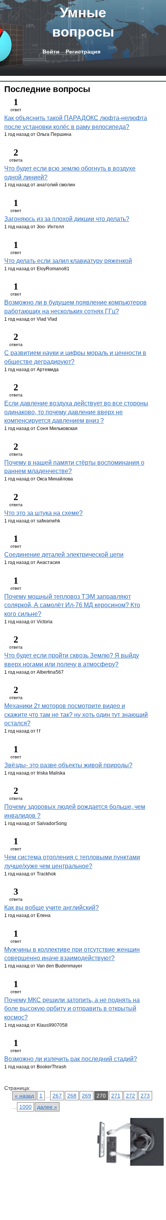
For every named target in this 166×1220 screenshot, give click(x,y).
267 (57, 1096)
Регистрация (83, 52)
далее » (47, 1107)
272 (130, 1096)
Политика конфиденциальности (38, 1169)
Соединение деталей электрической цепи (64, 554)
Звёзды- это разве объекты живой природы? (68, 765)
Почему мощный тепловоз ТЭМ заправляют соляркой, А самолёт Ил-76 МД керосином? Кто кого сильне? (72, 605)
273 (145, 1096)
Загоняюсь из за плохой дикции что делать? (66, 219)
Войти (50, 52)
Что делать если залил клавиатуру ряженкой (68, 261)
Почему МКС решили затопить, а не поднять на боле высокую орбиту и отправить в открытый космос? (72, 1009)
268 (71, 1096)
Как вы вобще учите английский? (51, 907)
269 (86, 1096)
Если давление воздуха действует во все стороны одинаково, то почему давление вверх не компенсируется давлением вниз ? (76, 412)
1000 (25, 1107)
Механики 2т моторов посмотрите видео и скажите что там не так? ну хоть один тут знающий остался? (76, 714)
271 (115, 1096)
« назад (24, 1096)
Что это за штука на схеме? (43, 513)
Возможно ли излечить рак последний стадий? (70, 1059)
